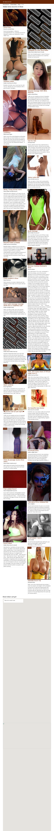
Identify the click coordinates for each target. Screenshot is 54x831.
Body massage (33, 231)
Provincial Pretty (33, 450)
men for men (32, 141)
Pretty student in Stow (11, 278)
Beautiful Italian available (12, 242)
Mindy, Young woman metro (13, 189)
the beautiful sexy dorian (36, 408)
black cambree (8, 385)
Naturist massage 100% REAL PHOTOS (37, 91)
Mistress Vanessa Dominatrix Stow (37, 266)
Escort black (8, 543)
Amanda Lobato (9, 81)
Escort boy (7, 27)
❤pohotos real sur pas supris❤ (14, 411)
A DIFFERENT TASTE (35, 538)
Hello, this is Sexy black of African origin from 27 (39, 372)
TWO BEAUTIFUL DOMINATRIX (38, 502)
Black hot (7, 350)
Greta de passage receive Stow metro (14, 460)
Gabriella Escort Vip (34, 580)
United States (13, 4)
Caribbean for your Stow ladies (38, 50)
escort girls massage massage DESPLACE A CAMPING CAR (14, 304)
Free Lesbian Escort (10, 489)
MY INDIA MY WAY (7, 1)
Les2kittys (7, 132)
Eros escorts (6, 4)
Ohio (19, 4)
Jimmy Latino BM (33, 177)
